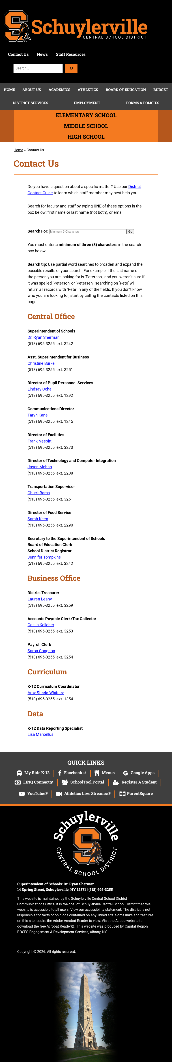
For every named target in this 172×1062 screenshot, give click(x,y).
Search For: (38, 231)
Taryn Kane (38, 415)
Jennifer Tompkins (44, 557)
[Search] (71, 68)
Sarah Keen (38, 518)
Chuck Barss (39, 492)
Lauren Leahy (40, 599)
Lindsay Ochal (40, 389)
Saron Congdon (41, 650)
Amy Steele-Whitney (46, 692)
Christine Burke (41, 363)
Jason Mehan (40, 466)
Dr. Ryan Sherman (44, 337)
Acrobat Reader (59, 926)
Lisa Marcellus (40, 734)
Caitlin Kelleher (41, 624)
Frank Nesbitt (40, 441)
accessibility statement (103, 909)
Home (18, 150)
